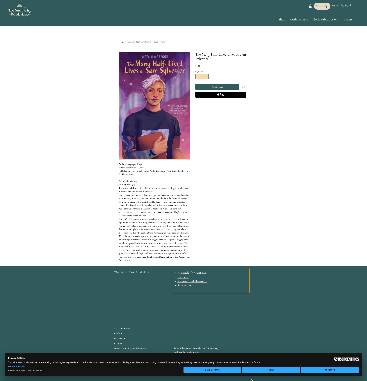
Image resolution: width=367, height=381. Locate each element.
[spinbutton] (202, 76)
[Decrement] (197, 76)
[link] (310, 6)
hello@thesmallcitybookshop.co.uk (131, 348)
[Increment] (206, 76)
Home (121, 41)
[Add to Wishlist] (243, 87)
